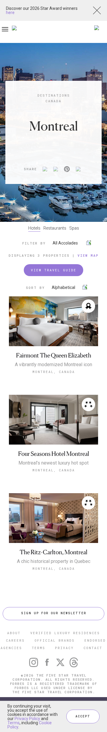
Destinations (53, 95)
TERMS (38, 648)
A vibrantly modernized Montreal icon (53, 364)
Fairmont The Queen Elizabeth (53, 355)
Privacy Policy (27, 718)
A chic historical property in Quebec (53, 561)
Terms (13, 722)
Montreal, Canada (53, 371)
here (10, 12)
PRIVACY (64, 648)
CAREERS (15, 640)
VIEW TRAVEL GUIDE (53, 270)
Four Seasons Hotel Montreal (53, 454)
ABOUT (14, 633)
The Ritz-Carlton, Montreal (53, 552)
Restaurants (54, 228)
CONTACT (93, 648)
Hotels (34, 228)
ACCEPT (82, 716)
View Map (88, 255)
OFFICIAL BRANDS (54, 640)
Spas (74, 228)
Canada (53, 101)
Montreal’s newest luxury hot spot (53, 463)
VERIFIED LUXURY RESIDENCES (65, 633)
